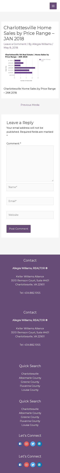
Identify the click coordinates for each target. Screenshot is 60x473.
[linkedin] (40, 443)
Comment (13, 143)
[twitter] (33, 443)
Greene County (30, 381)
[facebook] (20, 443)
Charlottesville (30, 373)
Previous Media (30, 104)
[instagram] (27, 443)
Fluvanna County (30, 385)
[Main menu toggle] (53, 5)
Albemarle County (30, 377)
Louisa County (30, 389)
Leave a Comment (15, 44)
